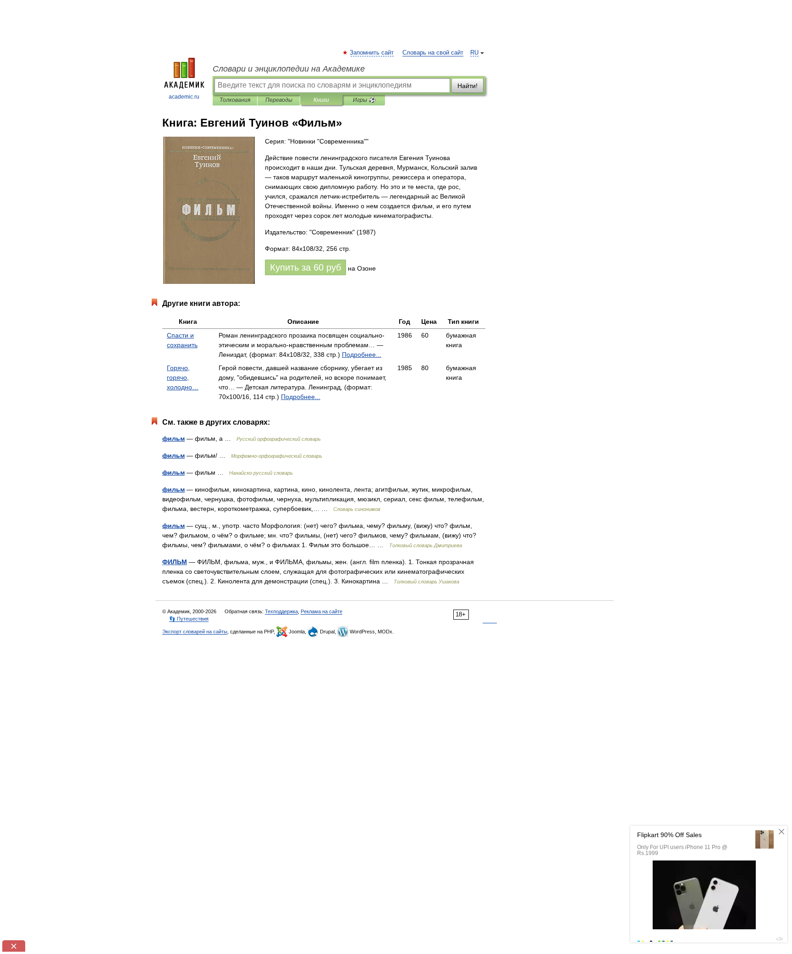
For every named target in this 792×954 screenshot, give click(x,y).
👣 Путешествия (189, 618)
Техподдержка (281, 611)
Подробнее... (361, 354)
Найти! (467, 85)
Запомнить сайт (372, 53)
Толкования (235, 100)
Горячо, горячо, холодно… (182, 377)
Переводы (278, 100)
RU (474, 53)
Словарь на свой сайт (432, 53)
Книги (321, 100)
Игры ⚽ (364, 100)
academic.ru (184, 97)
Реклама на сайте (321, 611)
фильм (173, 438)
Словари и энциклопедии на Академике (289, 68)
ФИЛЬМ (174, 562)
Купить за (305, 267)
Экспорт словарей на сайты (194, 631)
